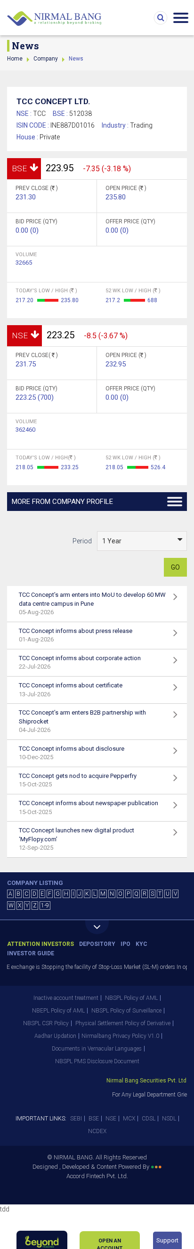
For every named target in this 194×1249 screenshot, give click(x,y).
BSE (94, 1118)
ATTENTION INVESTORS (40, 944)
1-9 (45, 905)
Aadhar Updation (55, 1036)
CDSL (148, 1118)
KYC (141, 944)
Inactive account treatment (65, 998)
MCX (129, 1118)
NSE (110, 1118)
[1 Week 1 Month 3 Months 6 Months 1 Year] (142, 541)
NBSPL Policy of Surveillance (126, 1010)
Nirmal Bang (54, 19)
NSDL (169, 1118)
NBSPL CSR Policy (46, 1023)
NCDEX (97, 1131)
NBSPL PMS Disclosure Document (97, 1061)
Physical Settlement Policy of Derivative (122, 1023)
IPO (125, 944)
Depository (97, 944)
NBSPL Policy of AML (131, 998)
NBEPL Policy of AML (58, 1010)
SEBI (76, 1118)
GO (175, 567)
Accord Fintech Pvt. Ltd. (97, 1176)
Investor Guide (30, 953)
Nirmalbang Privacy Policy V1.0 (120, 1036)
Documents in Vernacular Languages (97, 1048)
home (15, 58)
